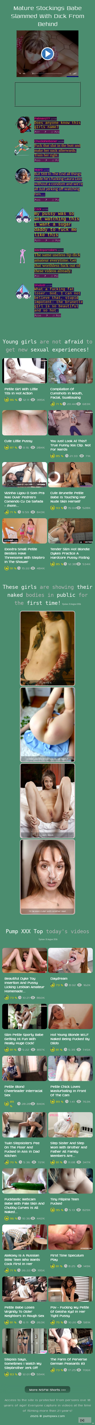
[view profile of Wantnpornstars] (23, 263)
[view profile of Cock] (23, 222)
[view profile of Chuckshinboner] (23, 154)
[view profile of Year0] (23, 183)
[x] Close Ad (84, 1420)
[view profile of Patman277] (23, 131)
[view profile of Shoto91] (23, 298)
